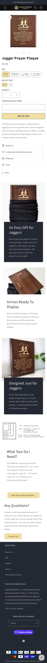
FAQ (6, 558)
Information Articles (13, 575)
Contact (8, 563)
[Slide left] (18, 53)
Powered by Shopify (35, 661)
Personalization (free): (12, 101)
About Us (9, 552)
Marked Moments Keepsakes (19, 661)
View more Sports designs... (23, 495)
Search (8, 569)
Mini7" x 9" (6, 74)
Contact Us (13, 536)
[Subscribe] (36, 623)
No (11, 85)
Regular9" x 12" (15, 74)
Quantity (6, 90)
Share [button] (7, 172)
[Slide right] (29, 53)
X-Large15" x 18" (36, 74)
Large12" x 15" (25, 74)
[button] (5, 7)
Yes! (4, 85)
